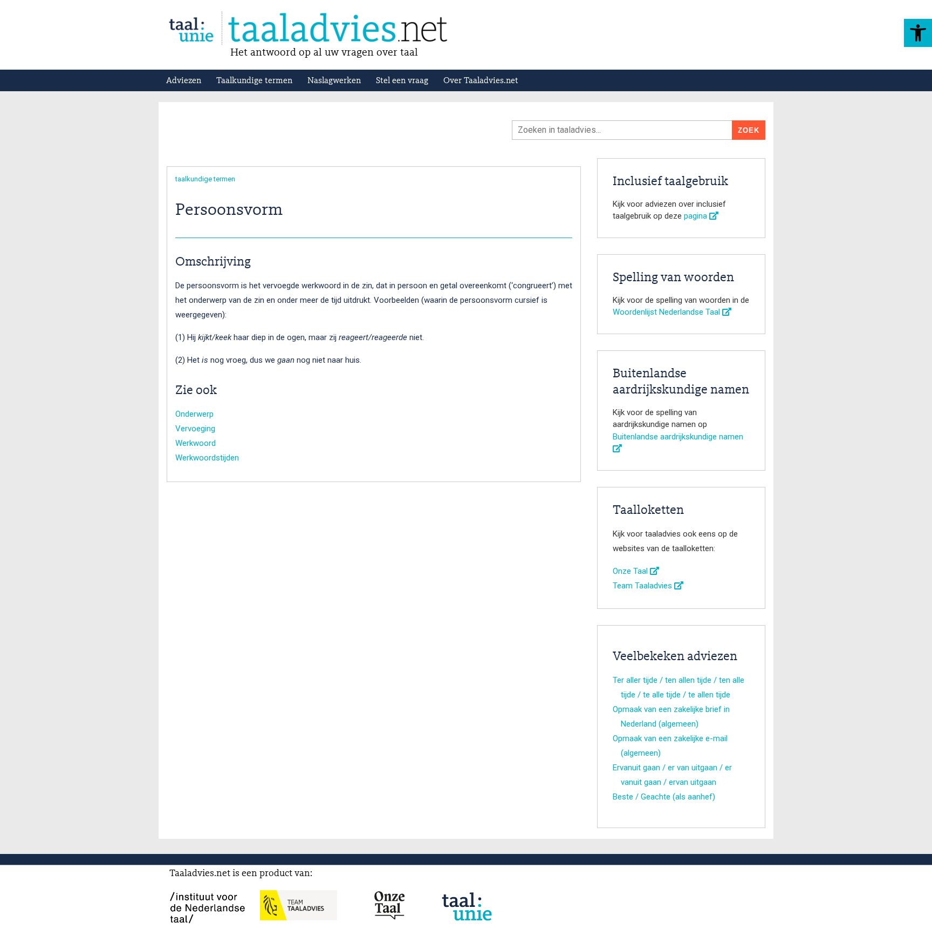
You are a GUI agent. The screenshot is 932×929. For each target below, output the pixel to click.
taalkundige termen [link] (205, 179)
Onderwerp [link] (194, 414)
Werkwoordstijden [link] (207, 458)
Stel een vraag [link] (402, 81)
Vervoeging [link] (195, 428)
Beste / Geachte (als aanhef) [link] (664, 797)
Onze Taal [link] (631, 571)
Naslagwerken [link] (334, 81)
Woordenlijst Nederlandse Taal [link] (667, 312)
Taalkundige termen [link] (254, 81)
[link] (918, 33)
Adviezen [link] (183, 81)
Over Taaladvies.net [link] (480, 81)
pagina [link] (696, 216)
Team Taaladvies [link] (643, 586)
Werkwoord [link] (195, 443)
